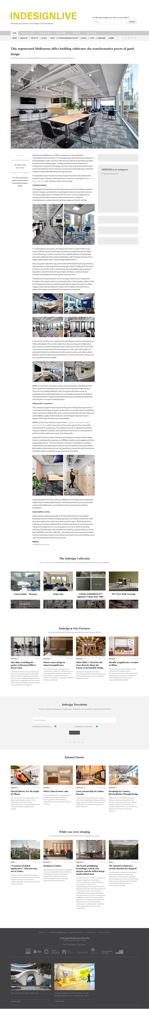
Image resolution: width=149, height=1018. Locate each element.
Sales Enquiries (76, 932)
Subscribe (101, 38)
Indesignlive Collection (83, 726)
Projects (34, 38)
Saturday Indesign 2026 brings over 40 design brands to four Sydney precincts (71, 994)
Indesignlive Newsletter (42, 726)
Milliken (20, 185)
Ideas (52, 38)
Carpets (14, 180)
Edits (92, 38)
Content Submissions (58, 932)
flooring (26, 180)
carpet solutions (23, 177)
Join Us (132, 22)
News (14, 38)
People (44, 38)
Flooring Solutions (17, 183)
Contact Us (91, 932)
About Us (42, 932)
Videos (84, 38)
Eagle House (20, 180)
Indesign (14, 658)
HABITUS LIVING (16, 1001)
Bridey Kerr (21, 165)
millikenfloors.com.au (41, 544)
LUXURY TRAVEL (59, 1001)
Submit (111, 38)
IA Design (25, 183)
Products (24, 38)
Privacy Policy (104, 932)
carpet (17, 177)
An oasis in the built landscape (24, 993)
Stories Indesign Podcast (68, 38)
